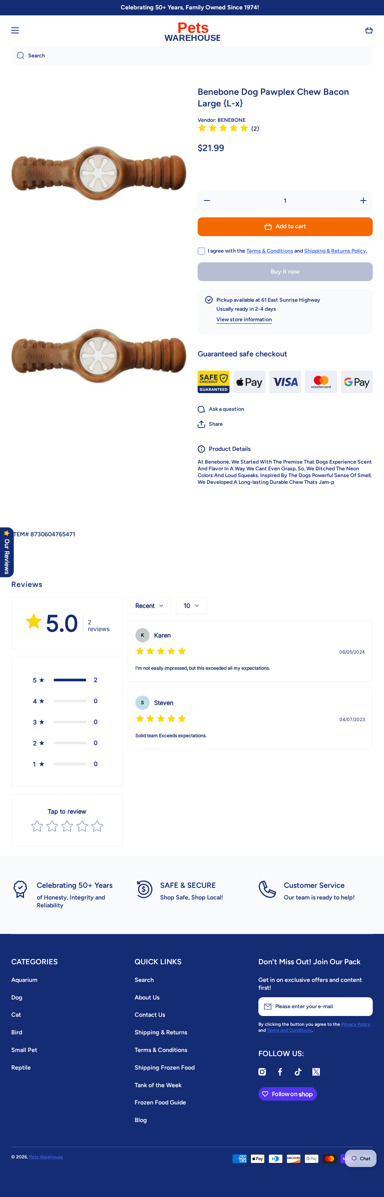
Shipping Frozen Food (165, 1067)
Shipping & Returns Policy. (335, 251)
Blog (141, 1120)
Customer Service (314, 885)
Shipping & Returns (161, 1032)
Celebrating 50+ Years (74, 885)
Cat (16, 1014)
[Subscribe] (363, 1006)
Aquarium (24, 979)
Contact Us (150, 1014)
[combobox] (192, 55)
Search (144, 979)
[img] (223, 129)
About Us (147, 997)
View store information (244, 319)
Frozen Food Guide (160, 1102)
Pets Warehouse (46, 1157)
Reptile (21, 1067)
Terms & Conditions (269, 251)
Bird (16, 1032)
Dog (16, 997)
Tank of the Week (158, 1085)
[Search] (17, 55)
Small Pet (24, 1049)
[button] (369, 30)
